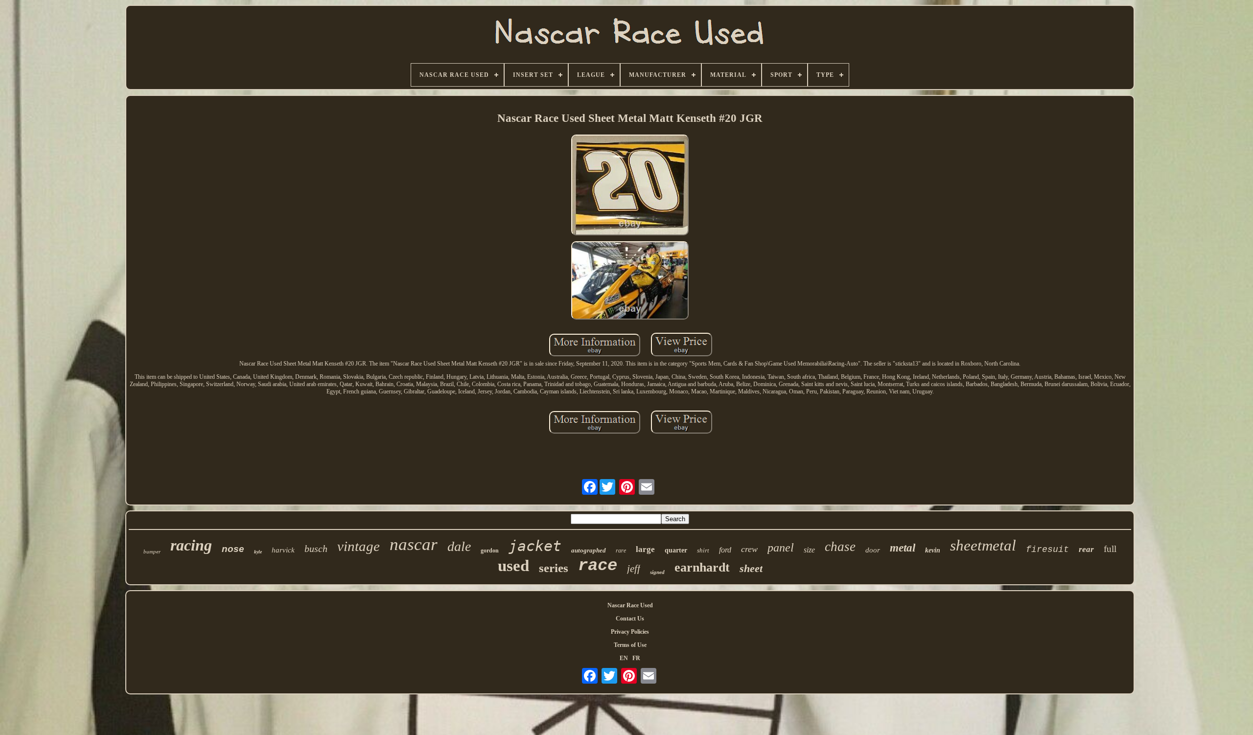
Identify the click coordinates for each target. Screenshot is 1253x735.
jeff (633, 568)
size (809, 550)
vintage (358, 546)
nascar (414, 544)
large (645, 549)
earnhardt (702, 567)
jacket (535, 545)
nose (233, 549)
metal (902, 548)
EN (624, 658)
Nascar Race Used (630, 605)
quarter (676, 550)
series (553, 567)
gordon (490, 550)
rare (621, 550)
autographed (588, 550)
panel (780, 547)
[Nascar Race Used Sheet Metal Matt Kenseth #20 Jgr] (630, 186)
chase (840, 546)
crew (749, 549)
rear (1086, 549)
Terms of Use (630, 645)
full (1110, 549)
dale (459, 546)
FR (636, 658)
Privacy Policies (630, 631)
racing (191, 545)
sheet (751, 568)
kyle (258, 551)
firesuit (1047, 549)
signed (657, 572)
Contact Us (630, 618)
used (513, 565)
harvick (283, 550)
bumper (152, 551)
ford (725, 550)
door (872, 550)
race (597, 565)
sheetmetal (983, 545)
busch (315, 548)
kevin (932, 550)
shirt (703, 550)
